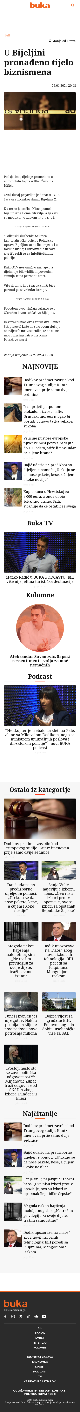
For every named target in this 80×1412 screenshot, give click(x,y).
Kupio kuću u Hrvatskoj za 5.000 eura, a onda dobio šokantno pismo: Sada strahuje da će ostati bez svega (49, 502)
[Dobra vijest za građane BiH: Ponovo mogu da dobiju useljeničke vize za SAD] (59, 1011)
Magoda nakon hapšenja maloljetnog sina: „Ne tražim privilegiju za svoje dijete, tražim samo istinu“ (21, 967)
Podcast (40, 679)
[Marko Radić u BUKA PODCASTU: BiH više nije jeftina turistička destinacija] (40, 555)
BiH (7, 35)
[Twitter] (21, 1329)
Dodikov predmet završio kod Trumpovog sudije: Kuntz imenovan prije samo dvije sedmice (48, 390)
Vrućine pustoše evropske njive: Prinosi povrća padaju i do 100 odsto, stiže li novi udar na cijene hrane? (49, 448)
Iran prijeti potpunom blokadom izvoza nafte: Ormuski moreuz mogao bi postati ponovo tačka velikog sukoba (48, 419)
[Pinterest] (14, 156)
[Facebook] (14, 137)
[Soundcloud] (36, 1329)
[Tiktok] (28, 1329)
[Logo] (40, 5)
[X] (14, 146)
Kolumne (40, 598)
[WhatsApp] (14, 165)
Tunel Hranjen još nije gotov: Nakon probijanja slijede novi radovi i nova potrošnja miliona (20, 1034)
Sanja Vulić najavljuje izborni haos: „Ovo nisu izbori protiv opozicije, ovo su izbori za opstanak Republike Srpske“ (59, 903)
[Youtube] (44, 1329)
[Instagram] (13, 1329)
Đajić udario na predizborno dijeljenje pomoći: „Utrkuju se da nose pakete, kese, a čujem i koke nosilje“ (49, 475)
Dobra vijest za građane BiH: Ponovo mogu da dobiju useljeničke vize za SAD (59, 1034)
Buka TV (40, 526)
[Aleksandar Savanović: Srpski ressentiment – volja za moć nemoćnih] (40, 631)
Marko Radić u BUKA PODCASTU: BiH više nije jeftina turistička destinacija (40, 582)
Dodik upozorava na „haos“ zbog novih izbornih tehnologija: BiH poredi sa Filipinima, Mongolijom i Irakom (58, 967)
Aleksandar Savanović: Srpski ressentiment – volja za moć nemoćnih (40, 664)
